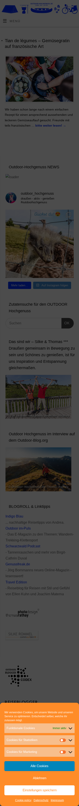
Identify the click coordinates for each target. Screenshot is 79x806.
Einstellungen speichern (40, 790)
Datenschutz (41, 800)
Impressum (57, 800)
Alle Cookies (39, 766)
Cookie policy (23, 800)
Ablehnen (39, 778)
